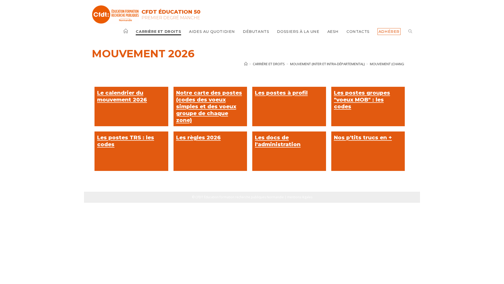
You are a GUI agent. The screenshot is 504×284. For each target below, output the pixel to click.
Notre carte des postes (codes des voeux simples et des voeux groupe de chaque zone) (209, 106)
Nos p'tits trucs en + (363, 137)
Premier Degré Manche (170, 17)
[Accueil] (246, 64)
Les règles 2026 (198, 137)
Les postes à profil (281, 93)
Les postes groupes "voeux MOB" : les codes (362, 100)
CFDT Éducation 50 (171, 12)
